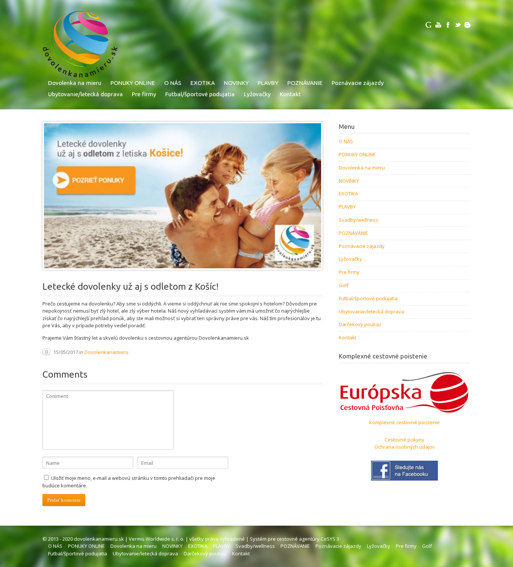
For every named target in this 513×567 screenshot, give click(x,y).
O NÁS (172, 82)
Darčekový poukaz (360, 324)
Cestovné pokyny (404, 439)
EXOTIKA (202, 82)
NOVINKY (236, 82)
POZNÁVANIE (305, 82)
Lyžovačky (257, 94)
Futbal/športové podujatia (200, 94)
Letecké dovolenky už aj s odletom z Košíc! (130, 286)
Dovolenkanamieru (106, 352)
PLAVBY (268, 82)
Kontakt (290, 94)
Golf (344, 285)
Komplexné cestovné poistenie (404, 422)
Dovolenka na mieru (74, 82)
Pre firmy (144, 94)
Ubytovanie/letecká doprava (85, 94)
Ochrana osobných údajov (404, 446)
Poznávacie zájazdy (358, 82)
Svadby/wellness (358, 219)
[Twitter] (458, 25)
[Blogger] (468, 25)
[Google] (428, 25)
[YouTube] (438, 25)
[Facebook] (448, 25)
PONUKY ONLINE (132, 82)
